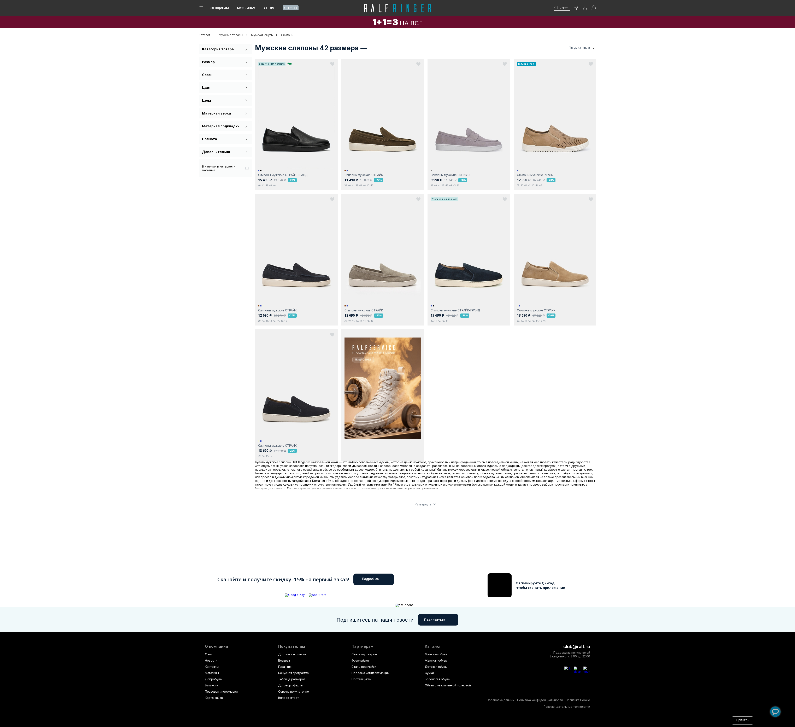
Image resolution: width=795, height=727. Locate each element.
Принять (742, 720)
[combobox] (575, 48)
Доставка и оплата (292, 654)
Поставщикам (361, 679)
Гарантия (285, 666)
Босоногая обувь (437, 679)
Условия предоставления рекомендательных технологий (398, 720)
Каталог (433, 646)
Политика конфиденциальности (540, 700)
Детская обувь (436, 666)
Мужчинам (246, 8)
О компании (216, 646)
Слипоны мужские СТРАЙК (363, 175)
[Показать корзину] (593, 9)
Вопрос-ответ (288, 697)
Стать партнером (364, 654)
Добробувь (213, 679)
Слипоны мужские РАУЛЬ (535, 175)
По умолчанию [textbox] (579, 47)
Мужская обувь (436, 654)
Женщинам (219, 8)
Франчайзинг (361, 660)
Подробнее (370, 579)
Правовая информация (221, 691)
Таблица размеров (292, 679)
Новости (211, 660)
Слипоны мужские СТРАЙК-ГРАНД (283, 175)
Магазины (212, 673)
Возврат (284, 660)
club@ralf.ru (576, 646)
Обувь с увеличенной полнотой (448, 685)
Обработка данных (500, 700)
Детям (269, 8)
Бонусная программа (293, 673)
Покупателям (291, 646)
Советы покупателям (293, 691)
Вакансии (211, 685)
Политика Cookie (578, 700)
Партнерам (363, 646)
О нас (209, 654)
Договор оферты (290, 685)
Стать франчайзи (364, 666)
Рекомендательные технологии (567, 706)
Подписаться (435, 619)
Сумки (429, 673)
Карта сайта (214, 697)
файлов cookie (302, 720)
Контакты (212, 666)
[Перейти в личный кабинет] (585, 9)
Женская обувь (436, 660)
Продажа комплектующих (370, 673)
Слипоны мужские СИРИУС (450, 175)
